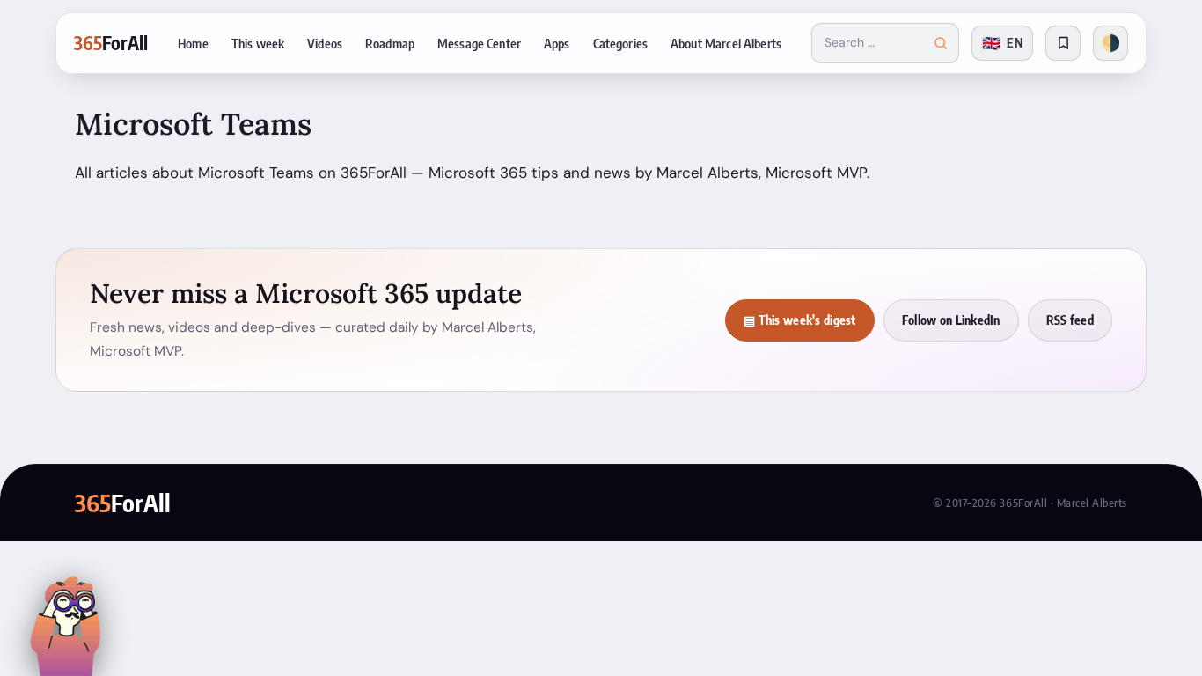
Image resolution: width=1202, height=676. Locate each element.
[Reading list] (1063, 43)
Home (193, 43)
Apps (557, 43)
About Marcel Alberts (726, 43)
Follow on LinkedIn (951, 319)
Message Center (479, 43)
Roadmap (389, 43)
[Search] (940, 43)
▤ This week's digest (800, 319)
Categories (620, 43)
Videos (324, 43)
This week (257, 43)
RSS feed (1070, 319)
